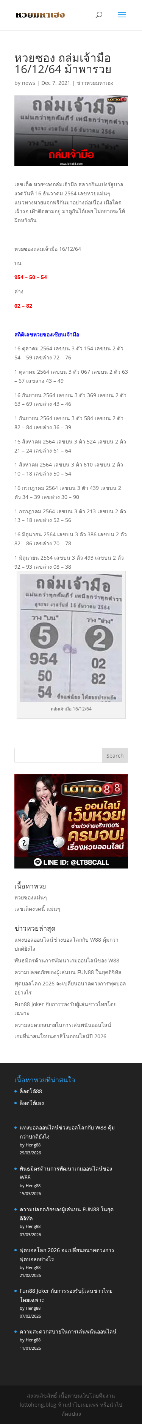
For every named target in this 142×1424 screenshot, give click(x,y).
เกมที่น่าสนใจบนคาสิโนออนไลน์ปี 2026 (60, 1036)
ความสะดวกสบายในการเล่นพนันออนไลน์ (62, 1024)
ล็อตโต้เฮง (32, 1102)
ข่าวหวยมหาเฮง (95, 82)
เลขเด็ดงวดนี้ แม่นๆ (37, 908)
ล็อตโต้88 (31, 1091)
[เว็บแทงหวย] (71, 866)
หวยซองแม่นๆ (30, 897)
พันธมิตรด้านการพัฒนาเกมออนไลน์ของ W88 (66, 960)
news (28, 82)
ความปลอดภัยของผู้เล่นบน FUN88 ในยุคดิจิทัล (68, 972)
